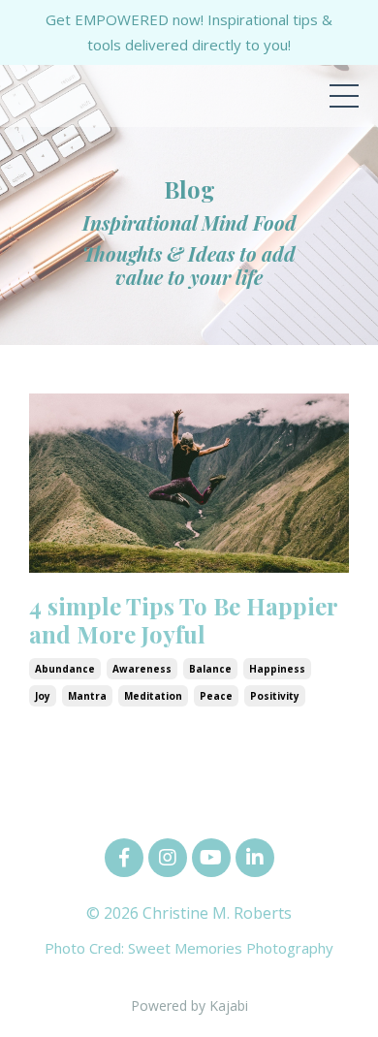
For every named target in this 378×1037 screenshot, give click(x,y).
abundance (65, 669)
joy (42, 696)
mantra (87, 696)
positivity (274, 696)
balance (210, 669)
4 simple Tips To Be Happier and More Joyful (183, 620)
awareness (142, 669)
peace (216, 696)
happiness (277, 669)
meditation (153, 696)
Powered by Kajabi (189, 1005)
